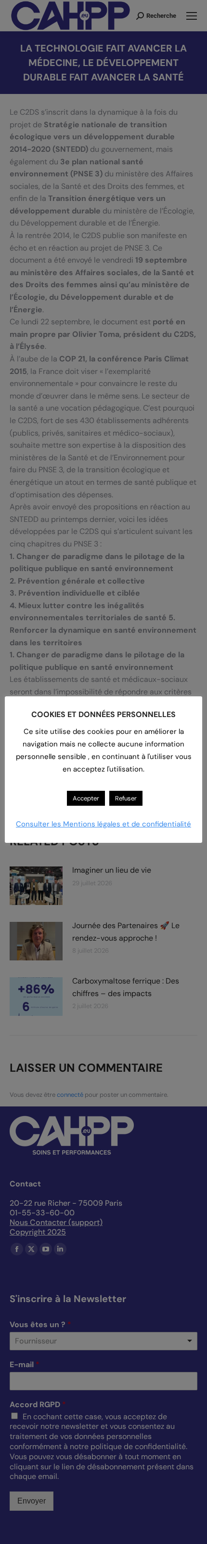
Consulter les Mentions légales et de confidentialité (103, 824)
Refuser (126, 798)
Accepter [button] (86, 798)
